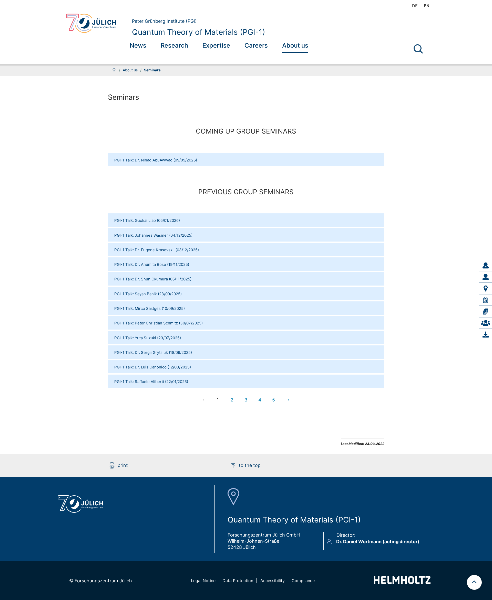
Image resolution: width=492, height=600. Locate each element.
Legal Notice (203, 580)
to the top (250, 465)
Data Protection (237, 580)
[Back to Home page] (93, 23)
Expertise (216, 45)
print (123, 465)
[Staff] (485, 265)
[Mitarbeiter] (485, 276)
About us (295, 45)
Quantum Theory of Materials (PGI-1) (198, 32)
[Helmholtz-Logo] (402, 582)
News (138, 45)
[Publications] (485, 311)
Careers (256, 45)
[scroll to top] (474, 582)
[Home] (114, 70)
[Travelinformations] (485, 288)
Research (174, 45)
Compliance (303, 580)
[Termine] (485, 300)
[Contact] (485, 323)
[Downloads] (485, 334)
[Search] (418, 48)
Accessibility (272, 580)
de (415, 5)
